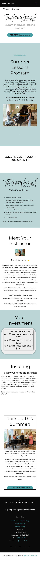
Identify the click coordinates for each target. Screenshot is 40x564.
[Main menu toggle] (36, 3)
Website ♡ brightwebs (30, 555)
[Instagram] (15, 546)
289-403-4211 (22, 538)
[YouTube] (24, 546)
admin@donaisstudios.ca (22, 541)
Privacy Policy (20, 526)
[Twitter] (20, 546)
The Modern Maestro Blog (20, 521)
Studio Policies (20, 523)
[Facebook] (11, 546)
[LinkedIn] (29, 546)
